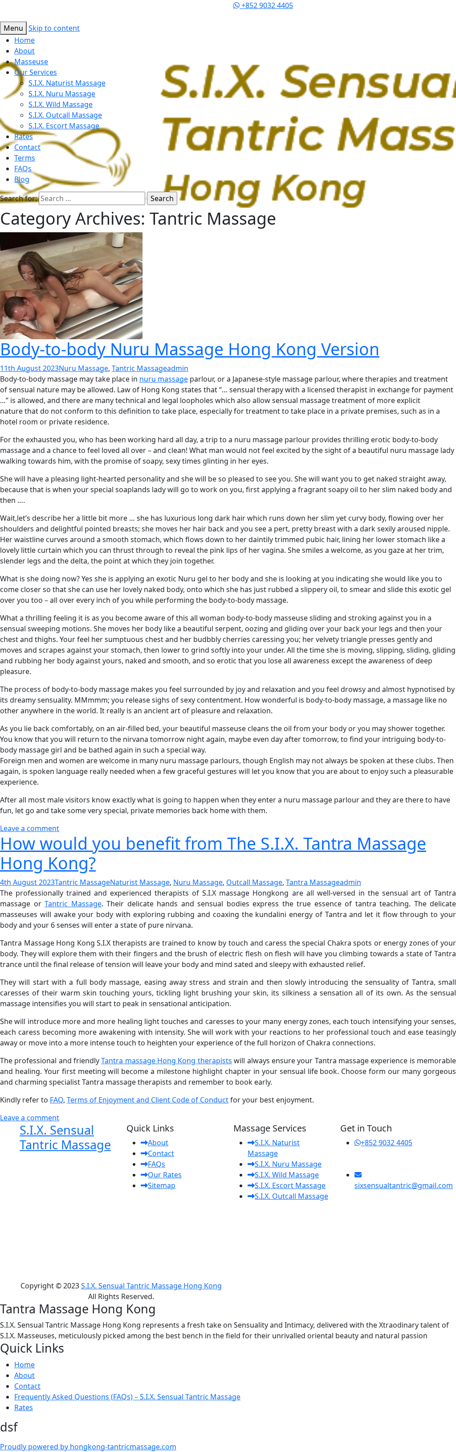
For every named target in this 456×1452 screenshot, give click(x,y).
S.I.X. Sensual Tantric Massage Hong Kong (151, 1286)
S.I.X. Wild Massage (60, 104)
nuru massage (163, 379)
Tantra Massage (313, 882)
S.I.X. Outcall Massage (65, 115)
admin (177, 368)
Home (24, 40)
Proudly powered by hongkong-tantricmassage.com (88, 1447)
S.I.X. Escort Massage (63, 126)
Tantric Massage (139, 368)
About (24, 51)
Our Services (35, 72)
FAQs (23, 168)
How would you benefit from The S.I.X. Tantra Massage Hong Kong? (213, 853)
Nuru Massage (83, 368)
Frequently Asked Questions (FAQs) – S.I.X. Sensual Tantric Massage (127, 1397)
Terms (24, 158)
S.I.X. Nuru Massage (61, 94)
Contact (27, 147)
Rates (23, 136)
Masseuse (31, 61)
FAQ (56, 1100)
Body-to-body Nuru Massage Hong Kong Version (189, 348)
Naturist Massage (140, 882)
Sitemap (161, 1185)
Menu (13, 28)
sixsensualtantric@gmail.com (403, 1185)
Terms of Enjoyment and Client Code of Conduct (147, 1100)
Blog (21, 179)
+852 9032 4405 (266, 5)
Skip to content (54, 28)
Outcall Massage (254, 882)
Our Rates (165, 1175)
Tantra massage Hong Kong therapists (166, 1060)
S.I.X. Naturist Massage (67, 83)
